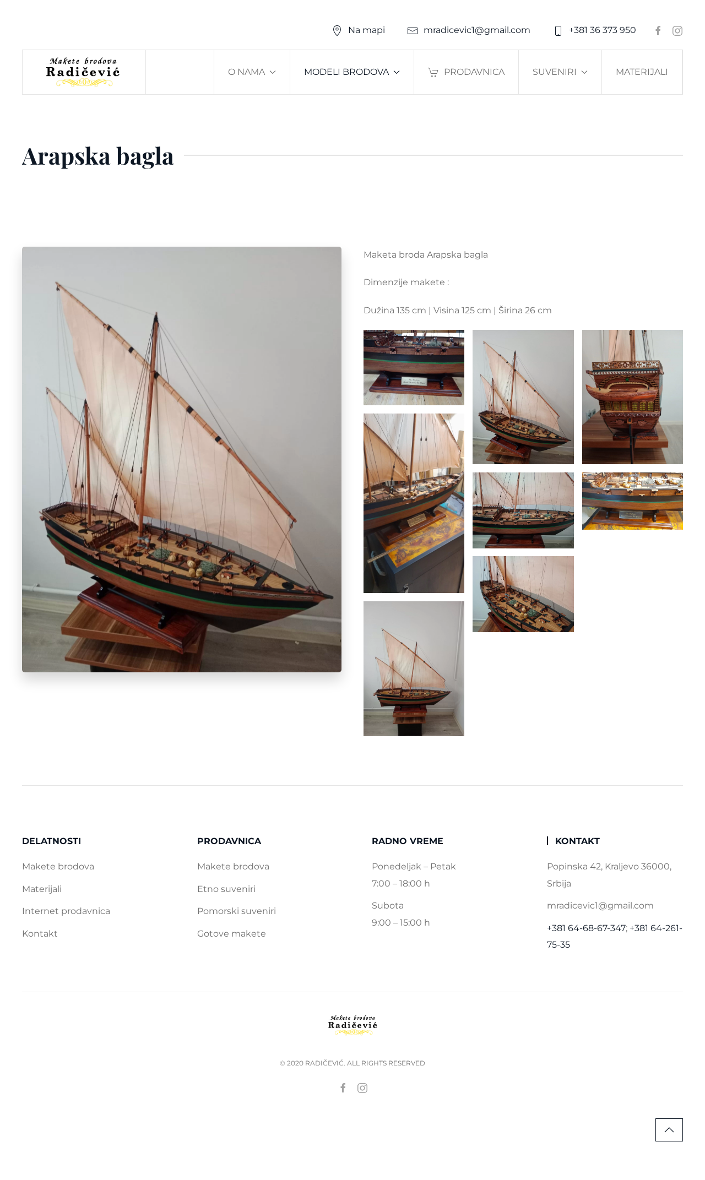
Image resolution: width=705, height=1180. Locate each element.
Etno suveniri (226, 889)
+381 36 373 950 (602, 30)
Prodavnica (474, 72)
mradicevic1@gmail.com (477, 30)
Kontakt (40, 933)
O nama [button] (246, 72)
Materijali (642, 72)
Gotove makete (231, 933)
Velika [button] (414, 367)
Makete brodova (58, 866)
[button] (669, 1129)
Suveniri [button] (555, 72)
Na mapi (366, 30)
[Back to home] (84, 72)
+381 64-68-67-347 (586, 928)
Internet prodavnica (66, 911)
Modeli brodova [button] (346, 72)
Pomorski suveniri (236, 911)
